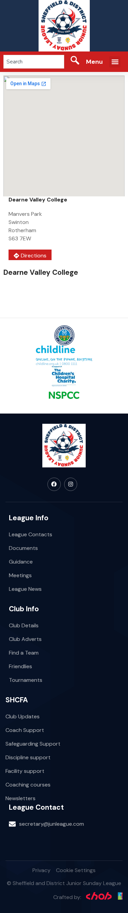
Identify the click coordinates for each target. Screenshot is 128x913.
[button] (114, 62)
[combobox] (33, 62)
